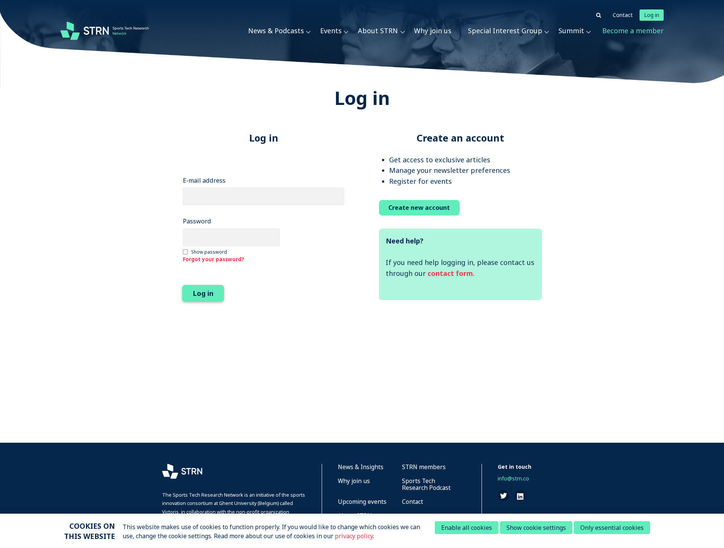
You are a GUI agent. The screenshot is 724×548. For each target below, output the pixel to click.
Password (197, 221)
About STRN (378, 30)
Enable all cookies (466, 527)
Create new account (419, 207)
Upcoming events (362, 502)
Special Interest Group (505, 30)
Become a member (633, 30)
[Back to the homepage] (104, 31)
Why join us (432, 30)
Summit (571, 30)
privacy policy (354, 536)
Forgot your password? (213, 259)
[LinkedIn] (520, 495)
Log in (651, 14)
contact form (450, 273)
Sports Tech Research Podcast (426, 485)
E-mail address (204, 180)
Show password (209, 252)
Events (331, 30)
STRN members (424, 467)
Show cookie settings (536, 527)
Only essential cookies (612, 527)
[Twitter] (503, 495)
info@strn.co (513, 478)
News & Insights (360, 467)
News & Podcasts (276, 30)
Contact (623, 14)
